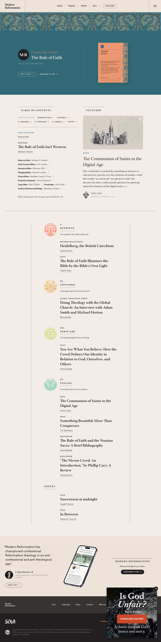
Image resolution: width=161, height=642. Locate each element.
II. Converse (23, 122)
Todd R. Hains (65, 271)
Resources (30, 18)
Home (20, 18)
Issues (40, 18)
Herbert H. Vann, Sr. (68, 519)
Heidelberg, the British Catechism (87, 246)
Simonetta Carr (66, 475)
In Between (69, 514)
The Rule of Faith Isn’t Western (42, 147)
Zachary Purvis (66, 251)
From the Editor (26, 133)
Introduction (44, 118)
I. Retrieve (61, 118)
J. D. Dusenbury (66, 431)
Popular (71, 6)
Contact (89, 605)
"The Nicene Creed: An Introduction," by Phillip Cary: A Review (85, 465)
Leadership (104, 621)
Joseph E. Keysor (66, 504)
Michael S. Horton (25, 152)
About (84, 6)
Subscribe (110, 6)
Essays (86, 153)
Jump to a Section (26, 117)
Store (78, 605)
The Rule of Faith (46, 55)
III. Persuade (40, 122)
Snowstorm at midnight (78, 499)
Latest (59, 6)
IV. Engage (57, 122)
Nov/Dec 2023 (133, 119)
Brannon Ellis (23, 137)
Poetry (71, 122)
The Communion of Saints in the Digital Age (112, 162)
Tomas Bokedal (66, 450)
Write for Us (104, 605)
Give (95, 6)
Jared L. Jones (96, 193)
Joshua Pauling (66, 369)
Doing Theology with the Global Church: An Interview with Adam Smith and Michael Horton (86, 308)
